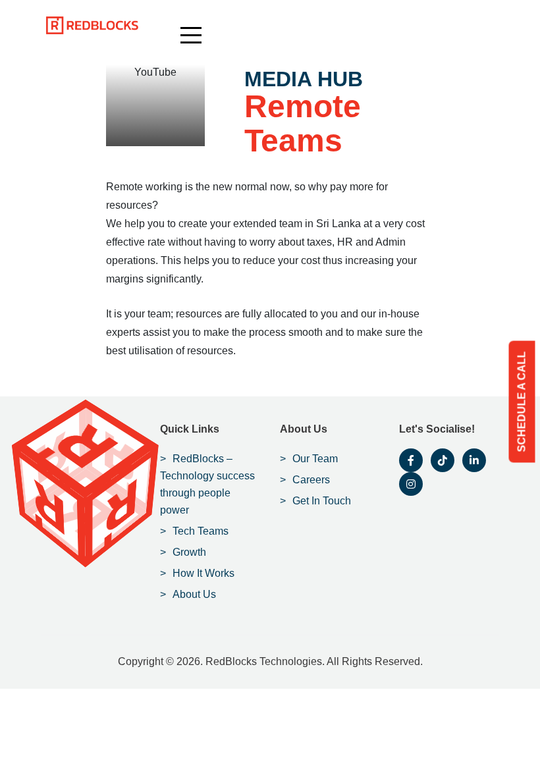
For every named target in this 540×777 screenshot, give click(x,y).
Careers (311, 479)
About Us (194, 594)
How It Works (203, 573)
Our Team (315, 458)
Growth (189, 552)
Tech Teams (201, 531)
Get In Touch (321, 500)
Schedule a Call (521, 402)
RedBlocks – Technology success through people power (207, 484)
